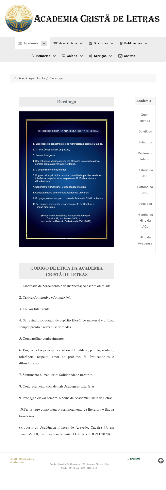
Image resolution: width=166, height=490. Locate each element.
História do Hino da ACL (145, 220)
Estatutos (145, 142)
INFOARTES (135, 459)
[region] (83, 18)
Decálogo (145, 204)
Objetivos (145, 131)
